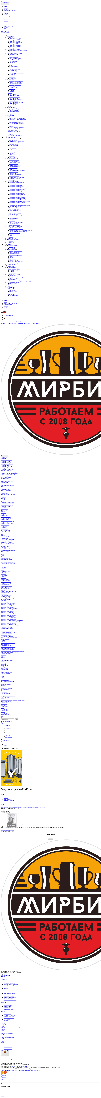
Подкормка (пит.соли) (6, 627)
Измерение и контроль (6, 595)
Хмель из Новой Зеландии (7, 521)
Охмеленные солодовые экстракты (9, 472)
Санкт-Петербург (9, 315)
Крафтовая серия (5, 478)
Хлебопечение (4, 706)
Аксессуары (4, 663)
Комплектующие (5, 579)
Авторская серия (5, 475)
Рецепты (6, 13)
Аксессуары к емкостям (6, 633)
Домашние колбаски (6, 701)
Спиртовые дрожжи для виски (8, 624)
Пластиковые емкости (6, 631)
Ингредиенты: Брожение (7, 636)
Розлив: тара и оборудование (8, 544)
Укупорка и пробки (5, 546)
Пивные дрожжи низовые (7, 503)
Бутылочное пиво (8, 12)
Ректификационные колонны (8, 562)
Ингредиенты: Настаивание (8, 647)
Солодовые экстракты (6, 470)
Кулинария (3, 685)
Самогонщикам (9, 730)
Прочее (2, 555)
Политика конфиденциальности (9, 1070)
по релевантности (5, 807)
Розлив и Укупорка (5, 673)
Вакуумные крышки (6, 599)
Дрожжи (3, 501)
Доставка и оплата (8, 24)
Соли (2, 534)
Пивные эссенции (5, 533)
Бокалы (2, 554)
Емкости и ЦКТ (5, 537)
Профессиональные (5, 571)
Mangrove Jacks (4, 509)
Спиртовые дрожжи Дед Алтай (8, 619)
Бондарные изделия (5, 635)
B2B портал (27, 323)
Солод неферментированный (8, 494)
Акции (5, 6)
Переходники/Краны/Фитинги (8, 591)
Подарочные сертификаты (10, 10)
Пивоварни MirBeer (6, 465)
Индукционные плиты (6, 583)
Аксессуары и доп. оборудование (9, 540)
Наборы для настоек (6, 653)
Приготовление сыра (6, 693)
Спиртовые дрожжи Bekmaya (8, 607)
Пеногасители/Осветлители (8, 643)
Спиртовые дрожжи (6, 601)
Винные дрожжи (5, 680)
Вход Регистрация (5, 2)
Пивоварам (8, 728)
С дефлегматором (5, 566)
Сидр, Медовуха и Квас (6, 481)
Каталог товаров (5, 32)
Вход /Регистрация (7, 721)
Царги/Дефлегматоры (6, 587)
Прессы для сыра (5, 697)
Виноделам (8, 732)
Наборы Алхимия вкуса (7, 648)
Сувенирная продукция (6, 552)
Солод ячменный (5, 487)
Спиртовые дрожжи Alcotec (8, 604)
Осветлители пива (5, 531)
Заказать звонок (8, 1047)
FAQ (5, 28)
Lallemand (3, 513)
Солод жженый (4, 491)
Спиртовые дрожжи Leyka (7, 611)
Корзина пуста (6, 725)
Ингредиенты (4, 483)
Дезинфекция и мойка (6, 542)
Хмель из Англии (5, 519)
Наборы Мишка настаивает (7, 649)
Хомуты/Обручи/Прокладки (8, 598)
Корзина (6, 21)
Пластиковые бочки (6, 629)
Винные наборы (5, 665)
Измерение (3, 547)
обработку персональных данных (19, 1066)
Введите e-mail (4, 1064)
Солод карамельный (6, 490)
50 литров (3, 576)
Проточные (3, 567)
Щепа (2, 656)
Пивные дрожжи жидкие (7, 505)
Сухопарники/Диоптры (6, 586)
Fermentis (3, 511)
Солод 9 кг (3, 498)
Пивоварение (4, 457)
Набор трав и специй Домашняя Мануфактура (12, 651)
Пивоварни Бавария (6, 462)
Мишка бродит (4, 668)
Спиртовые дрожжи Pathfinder (8, 615)
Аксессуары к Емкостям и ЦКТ (8, 539)
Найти (16, 719)
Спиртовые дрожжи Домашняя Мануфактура (12, 620)
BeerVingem (4, 510)
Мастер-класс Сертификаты (8, 556)
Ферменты (3, 641)
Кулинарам (8, 735)
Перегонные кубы (5, 580)
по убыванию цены (26, 807)
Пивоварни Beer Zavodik (7, 464)
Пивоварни (3, 458)
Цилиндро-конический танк (8, 632)
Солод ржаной (4, 493)
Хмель (2, 514)
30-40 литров (4, 575)
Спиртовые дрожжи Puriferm (8, 616)
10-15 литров (4, 572)
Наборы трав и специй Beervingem (9, 652)
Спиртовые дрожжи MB (7, 612)
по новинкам (41, 807)
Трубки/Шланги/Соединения (8, 548)
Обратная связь (8, 1049)
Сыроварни (3, 698)
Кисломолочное (5, 714)
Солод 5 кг (3, 497)
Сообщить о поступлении (7, 830)
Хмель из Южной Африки (7, 523)
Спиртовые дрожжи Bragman (8, 603)
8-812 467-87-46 (5, 31)
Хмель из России (5, 522)
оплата (16, 323)
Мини (2, 570)
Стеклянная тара (5, 659)
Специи (3, 535)
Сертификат (6, 740)
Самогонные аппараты (6, 559)
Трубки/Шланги (5, 592)
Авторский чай (4, 686)
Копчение (3, 705)
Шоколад (3, 708)
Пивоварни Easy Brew (6, 460)
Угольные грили (5, 689)
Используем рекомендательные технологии (29, 1070)
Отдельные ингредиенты (7, 682)
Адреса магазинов (8, 26)
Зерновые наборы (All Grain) (8, 474)
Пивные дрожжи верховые (7, 502)
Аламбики (3, 578)
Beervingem (3, 666)
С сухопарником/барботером (8, 563)
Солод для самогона (6, 645)
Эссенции (3, 655)
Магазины (21, 323)
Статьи (5, 14)
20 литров (3, 574)
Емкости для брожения (6, 672)
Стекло (2, 676)
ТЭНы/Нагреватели (6, 582)
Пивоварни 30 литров (6, 466)
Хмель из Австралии (6, 518)
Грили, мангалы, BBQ (6, 688)
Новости (6, 8)
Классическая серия (6, 477)
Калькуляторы (7, 16)
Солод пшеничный (5, 489)
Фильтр (2, 804)
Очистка (3, 640)
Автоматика (4, 594)
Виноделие (3, 664)
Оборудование (4, 482)
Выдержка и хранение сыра (8, 696)
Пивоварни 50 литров (6, 468)
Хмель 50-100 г (4, 526)
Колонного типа (5, 564)
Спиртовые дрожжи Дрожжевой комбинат (11, 621)
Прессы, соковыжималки (7, 670)
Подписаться (26, 1064)
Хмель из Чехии (5, 525)
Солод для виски (5, 644)
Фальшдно (3, 600)
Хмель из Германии (5, 517)
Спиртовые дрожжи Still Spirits (8, 617)
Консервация (4, 704)
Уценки (5, 9)
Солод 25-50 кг (4, 499)
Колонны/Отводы (5, 588)
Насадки (3, 590)
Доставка (10, 323)
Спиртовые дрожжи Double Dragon (9, 608)
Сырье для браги (5, 639)
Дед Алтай (3, 507)
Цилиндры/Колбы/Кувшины (8, 550)
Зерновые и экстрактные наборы (9, 637)
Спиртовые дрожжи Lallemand (8, 609)
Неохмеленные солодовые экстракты (10, 473)
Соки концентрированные (7, 485)
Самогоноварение (5, 558)
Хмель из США (4, 515)
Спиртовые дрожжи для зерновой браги (11, 625)
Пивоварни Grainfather (6, 461)
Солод (2, 486)
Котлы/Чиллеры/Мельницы (7, 543)
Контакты (6, 27)
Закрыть (50, 838)
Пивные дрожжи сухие (6, 506)
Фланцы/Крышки (5, 584)
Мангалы (3, 690)
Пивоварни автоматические (8, 469)
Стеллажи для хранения (7, 674)
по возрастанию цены (15, 807)
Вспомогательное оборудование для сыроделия (12, 700)
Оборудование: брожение (7, 628)
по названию (34, 807)
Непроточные (4, 568)
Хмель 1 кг (3, 527)
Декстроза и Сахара (5, 530)
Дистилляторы (4, 560)
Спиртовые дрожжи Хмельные (8, 623)
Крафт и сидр (4, 323)
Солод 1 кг (3, 495)
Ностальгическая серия (6, 479)
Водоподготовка (5, 551)
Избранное (6, 19)
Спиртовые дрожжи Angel (7, 605)
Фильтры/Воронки (5, 596)
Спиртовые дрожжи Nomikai (8, 613)
